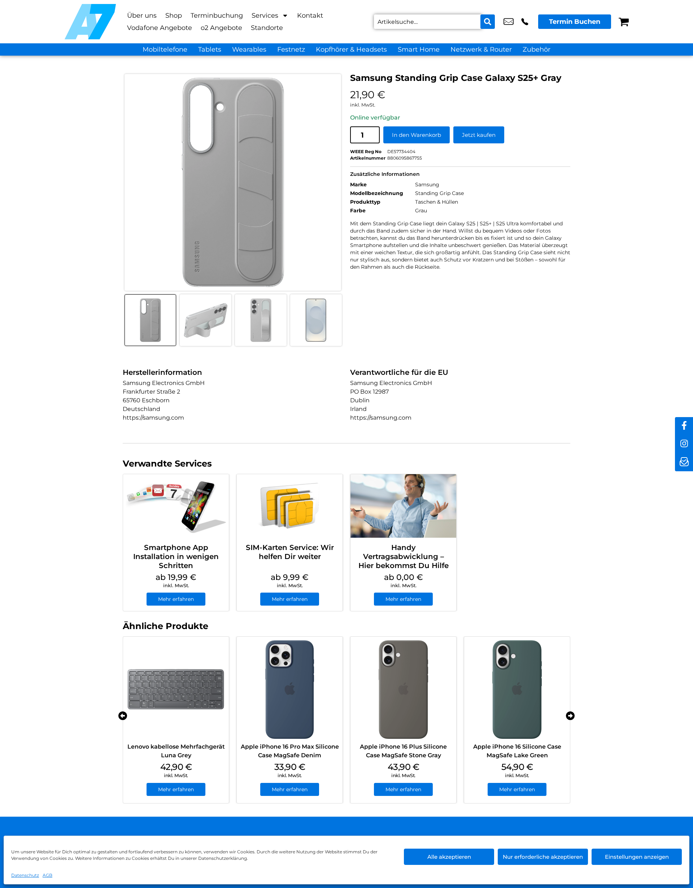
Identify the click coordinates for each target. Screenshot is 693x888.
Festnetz (291, 49)
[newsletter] (684, 462)
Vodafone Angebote (159, 28)
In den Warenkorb (416, 134)
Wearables (249, 49)
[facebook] (684, 426)
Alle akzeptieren (449, 856)
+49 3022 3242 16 (524, 21)
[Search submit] (487, 21)
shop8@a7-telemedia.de (508, 21)
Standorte (267, 28)
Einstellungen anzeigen (637, 856)
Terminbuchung (217, 16)
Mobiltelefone (165, 49)
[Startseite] (90, 22)
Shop (173, 16)
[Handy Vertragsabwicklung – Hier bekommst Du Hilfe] (403, 506)
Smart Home (419, 49)
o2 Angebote (221, 28)
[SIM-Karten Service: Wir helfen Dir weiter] (290, 506)
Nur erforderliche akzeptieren (543, 856)
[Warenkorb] (623, 21)
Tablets (209, 49)
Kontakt (310, 16)
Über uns (142, 16)
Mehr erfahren (176, 599)
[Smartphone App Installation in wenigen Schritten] (176, 506)
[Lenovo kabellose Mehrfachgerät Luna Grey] (176, 689)
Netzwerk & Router (481, 49)
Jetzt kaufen (479, 134)
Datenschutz (25, 875)
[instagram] (684, 444)
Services (265, 16)
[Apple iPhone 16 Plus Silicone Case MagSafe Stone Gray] (403, 689)
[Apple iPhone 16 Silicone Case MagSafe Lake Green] (517, 689)
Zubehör (536, 49)
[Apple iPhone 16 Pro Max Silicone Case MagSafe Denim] (289, 689)
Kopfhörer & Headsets (351, 49)
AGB (47, 875)
